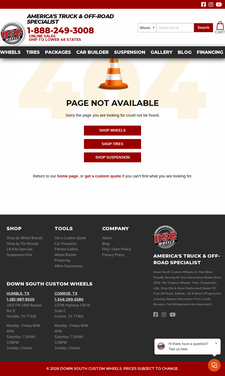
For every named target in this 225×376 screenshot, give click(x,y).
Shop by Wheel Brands (25, 238)
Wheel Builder (65, 255)
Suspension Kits (19, 255)
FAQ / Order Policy (116, 249)
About (106, 238)
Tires (33, 52)
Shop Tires (112, 144)
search (203, 27)
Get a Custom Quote (70, 238)
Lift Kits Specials (20, 249)
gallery (161, 52)
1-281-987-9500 (20, 299)
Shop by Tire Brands (22, 244)
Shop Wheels (112, 130)
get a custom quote (103, 176)
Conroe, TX (65, 293)
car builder (92, 52)
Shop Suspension (112, 157)
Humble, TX (18, 293)
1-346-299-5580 (68, 299)
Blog (185, 52)
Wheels (10, 52)
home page (67, 176)
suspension (129, 52)
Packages (58, 52)
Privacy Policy (113, 255)
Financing (62, 260)
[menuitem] (11, 52)
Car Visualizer (65, 244)
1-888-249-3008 (60, 30)
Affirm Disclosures (68, 266)
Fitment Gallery (66, 249)
